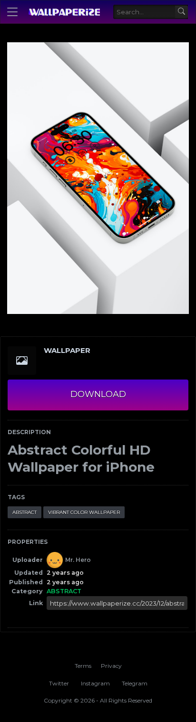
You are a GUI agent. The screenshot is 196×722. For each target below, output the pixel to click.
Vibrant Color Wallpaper (84, 512)
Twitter (59, 683)
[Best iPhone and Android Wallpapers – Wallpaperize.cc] (64, 12)
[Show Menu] (12, 12)
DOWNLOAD (98, 394)
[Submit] (181, 12)
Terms (83, 665)
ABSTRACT (24, 512)
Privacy (111, 665)
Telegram (134, 683)
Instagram (95, 683)
